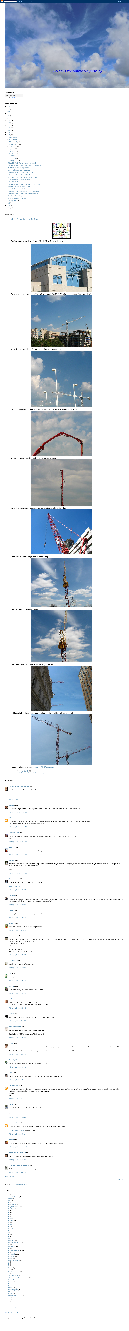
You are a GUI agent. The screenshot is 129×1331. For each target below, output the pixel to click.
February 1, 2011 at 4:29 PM (17, 905)
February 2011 (13, 161)
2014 (8, 128)
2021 (8, 111)
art (9, 1201)
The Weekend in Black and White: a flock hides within (24, 165)
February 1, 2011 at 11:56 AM (18, 799)
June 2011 (12, 151)
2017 (8, 120)
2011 (8, 135)
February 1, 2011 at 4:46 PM (17, 917)
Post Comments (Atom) (20, 1184)
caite (10, 973)
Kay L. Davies (13, 936)
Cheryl (11, 1104)
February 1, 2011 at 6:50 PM (17, 968)
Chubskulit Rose (14, 1123)
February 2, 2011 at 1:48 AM (17, 1080)
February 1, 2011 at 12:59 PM (18, 873)
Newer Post (8, 1180)
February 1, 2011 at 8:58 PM (17, 1037)
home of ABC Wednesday (44, 767)
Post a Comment (9, 1176)
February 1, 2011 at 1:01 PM (17, 890)
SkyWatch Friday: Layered (16, 196)
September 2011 (14, 144)
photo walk (37, 773)
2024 (8, 106)
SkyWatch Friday (13, 1272)
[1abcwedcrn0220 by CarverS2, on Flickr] (61, 661)
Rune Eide (12, 847)
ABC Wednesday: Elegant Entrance (19, 179)
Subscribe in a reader (11, 1308)
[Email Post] (29, 771)
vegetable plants (13, 1290)
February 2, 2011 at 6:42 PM (17, 1172)
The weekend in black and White (18, 1278)
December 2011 (14, 137)
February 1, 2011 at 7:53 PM (17, 993)
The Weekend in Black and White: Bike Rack (22, 175)
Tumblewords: (13, 960)
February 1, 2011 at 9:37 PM (17, 1054)
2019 (8, 116)
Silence (10, 1268)
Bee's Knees (12, 1205)
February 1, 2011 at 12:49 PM (18, 854)
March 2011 (12, 158)
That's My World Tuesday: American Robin (21, 172)
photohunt (11, 1256)
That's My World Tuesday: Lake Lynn (19, 182)
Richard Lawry (14, 879)
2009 (8, 205)
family (10, 1218)
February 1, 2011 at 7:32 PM (17, 980)
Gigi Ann (12, 895)
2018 (8, 118)
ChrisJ (11, 1073)
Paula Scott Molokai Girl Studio (19, 1165)
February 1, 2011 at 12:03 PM (18, 812)
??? (10, 818)
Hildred (11, 805)
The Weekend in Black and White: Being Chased (23, 193)
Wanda (11, 1043)
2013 (8, 130)
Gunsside (12, 910)
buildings (29, 773)
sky (43, 773)
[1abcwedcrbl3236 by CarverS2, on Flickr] (61, 710)
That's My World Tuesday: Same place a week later (23, 191)
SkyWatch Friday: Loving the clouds (19, 168)
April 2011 (12, 156)
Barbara (11, 923)
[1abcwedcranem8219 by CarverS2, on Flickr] (61, 406)
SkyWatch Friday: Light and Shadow (19, 186)
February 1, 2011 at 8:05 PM (17, 1008)
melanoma (11, 1240)
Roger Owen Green (15, 1026)
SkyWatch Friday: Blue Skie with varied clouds (22, 177)
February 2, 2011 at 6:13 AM (17, 1098)
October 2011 (13, 142)
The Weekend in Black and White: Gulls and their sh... (24, 184)
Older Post (121, 1180)
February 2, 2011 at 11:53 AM (18, 1147)
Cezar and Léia (14, 832)
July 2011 (12, 149)
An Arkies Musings (14, 886)
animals (10, 1199)
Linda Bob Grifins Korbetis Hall (19, 786)
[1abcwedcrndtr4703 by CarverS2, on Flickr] (61, 553)
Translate (18, 98)
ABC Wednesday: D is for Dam (17, 189)
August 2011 (13, 146)
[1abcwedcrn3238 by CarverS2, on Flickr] (61, 764)
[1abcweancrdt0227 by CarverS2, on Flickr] (61, 606)
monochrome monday (14, 1242)
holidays (10, 1228)
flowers (10, 1220)
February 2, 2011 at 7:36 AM (17, 1117)
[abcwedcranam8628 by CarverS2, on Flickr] (61, 455)
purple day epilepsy (14, 1260)
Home (65, 1180)
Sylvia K (11, 860)
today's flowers (12, 1280)
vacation (10, 1288)
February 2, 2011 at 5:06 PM (17, 1160)
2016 (8, 123)
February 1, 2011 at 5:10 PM (17, 930)
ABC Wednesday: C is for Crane (18, 198)
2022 (8, 109)
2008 (8, 208)
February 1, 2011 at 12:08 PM (18, 827)
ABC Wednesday (20, 773)
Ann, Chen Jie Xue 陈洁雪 (17, 1152)
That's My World (13, 1276)
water (10, 1294)
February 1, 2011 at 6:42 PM (17, 955)
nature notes (11, 1246)
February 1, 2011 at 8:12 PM (17, 1021)
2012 (8, 132)
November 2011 (14, 139)
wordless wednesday (14, 1296)
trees (9, 1282)
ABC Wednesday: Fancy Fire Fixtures (19, 170)
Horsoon (11, 1013)
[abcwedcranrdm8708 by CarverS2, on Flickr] (61, 505)
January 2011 (13, 201)
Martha (11, 986)
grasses (10, 1224)
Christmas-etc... (14, 1085)
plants (10, 1258)
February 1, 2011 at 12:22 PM (18, 842)
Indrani (11, 1139)
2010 (8, 203)
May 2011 (12, 153)
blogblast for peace (13, 1207)
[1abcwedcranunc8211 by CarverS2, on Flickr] (61, 291)
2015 (8, 125)
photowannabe (13, 999)
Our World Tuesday (14, 1250)
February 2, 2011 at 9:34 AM (17, 1134)
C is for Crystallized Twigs (17, 1130)
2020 (8, 113)
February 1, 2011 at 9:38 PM (17, 1067)
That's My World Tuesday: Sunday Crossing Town (23, 163)
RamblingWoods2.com (16, 1060)
